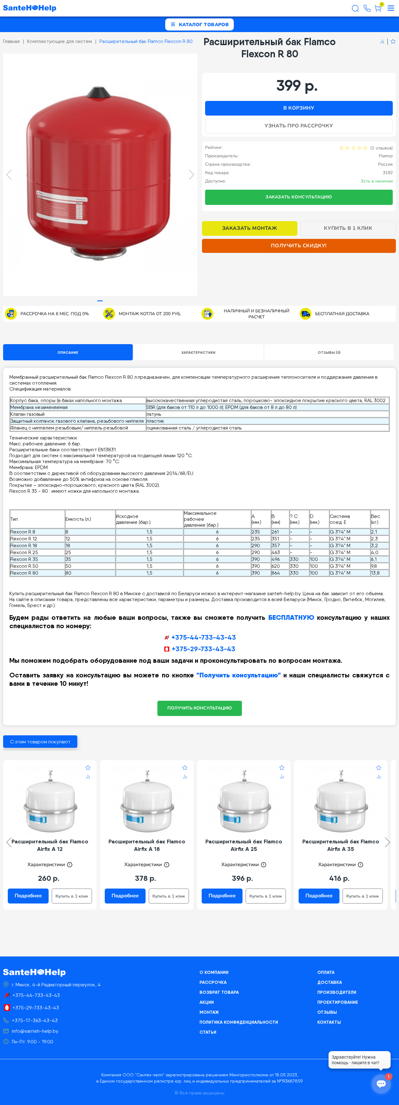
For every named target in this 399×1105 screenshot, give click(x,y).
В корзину (298, 108)
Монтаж (209, 1012)
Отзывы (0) (329, 352)
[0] (378, 10)
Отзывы (327, 1012)
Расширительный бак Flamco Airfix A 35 (340, 845)
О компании (214, 972)
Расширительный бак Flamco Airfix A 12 (50, 845)
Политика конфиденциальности (239, 1022)
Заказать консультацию (299, 197)
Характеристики (198, 352)
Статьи (208, 1032)
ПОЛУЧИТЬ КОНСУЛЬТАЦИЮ (199, 708)
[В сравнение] (382, 42)
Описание (67, 352)
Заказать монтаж (249, 228)
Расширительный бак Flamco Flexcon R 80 (146, 41)
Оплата (325, 972)
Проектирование (337, 1002)
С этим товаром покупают (40, 742)
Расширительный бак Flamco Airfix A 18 (146, 845)
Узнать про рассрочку (299, 125)
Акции (207, 1002)
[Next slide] (191, 175)
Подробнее (28, 895)
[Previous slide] (9, 175)
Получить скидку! (299, 245)
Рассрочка (213, 982)
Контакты (329, 1022)
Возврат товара (219, 992)
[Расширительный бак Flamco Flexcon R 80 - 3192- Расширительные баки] (100, 175)
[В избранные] (391, 42)
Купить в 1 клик (348, 228)
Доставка (329, 982)
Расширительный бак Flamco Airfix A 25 (243, 845)
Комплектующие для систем (59, 41)
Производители (336, 992)
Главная (11, 41)
